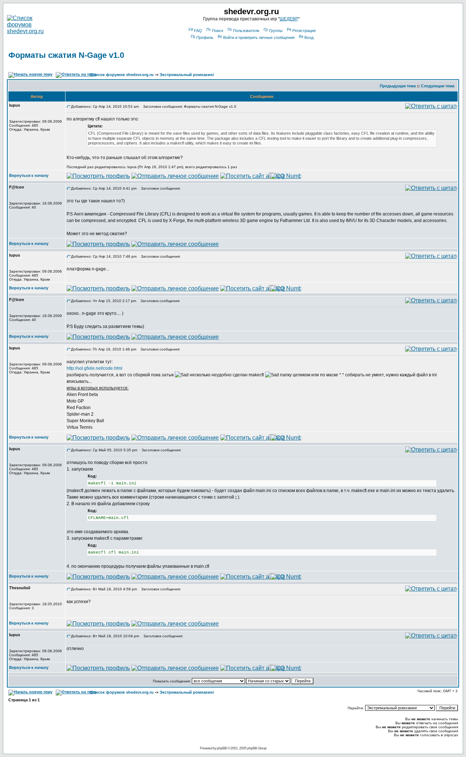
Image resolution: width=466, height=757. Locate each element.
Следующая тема (437, 86)
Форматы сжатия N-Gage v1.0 (66, 55)
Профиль (204, 37)
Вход (308, 37)
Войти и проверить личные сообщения (259, 37)
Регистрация (304, 30)
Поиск (217, 30)
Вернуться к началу (28, 175)
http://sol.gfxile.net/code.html (94, 368)
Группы (276, 30)
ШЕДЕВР (289, 18)
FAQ (198, 30)
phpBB (222, 748)
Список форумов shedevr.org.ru (122, 74)
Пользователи (246, 30)
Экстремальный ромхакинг (186, 74)
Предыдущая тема (398, 86)
